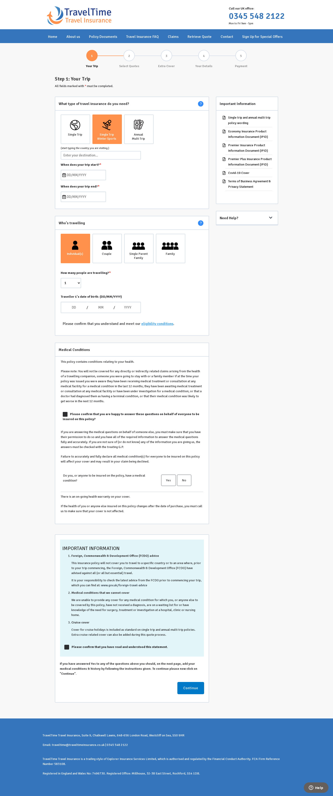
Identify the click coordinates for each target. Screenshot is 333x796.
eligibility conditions (157, 323)
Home (52, 36)
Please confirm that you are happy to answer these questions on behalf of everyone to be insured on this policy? (131, 416)
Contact (227, 36)
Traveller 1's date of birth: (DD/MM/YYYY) (91, 297)
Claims (173, 36)
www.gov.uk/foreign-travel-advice (124, 585)
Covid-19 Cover (238, 173)
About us (73, 36)
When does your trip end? (80, 186)
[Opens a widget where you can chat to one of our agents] (316, 788)
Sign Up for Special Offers (262, 36)
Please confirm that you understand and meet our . (118, 323)
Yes (168, 480)
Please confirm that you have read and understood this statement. (120, 647)
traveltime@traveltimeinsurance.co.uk (78, 745)
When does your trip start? (81, 165)
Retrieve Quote (200, 36)
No (184, 480)
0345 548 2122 (257, 16)
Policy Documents (103, 36)
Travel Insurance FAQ (142, 36)
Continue (190, 688)
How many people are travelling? (86, 273)
